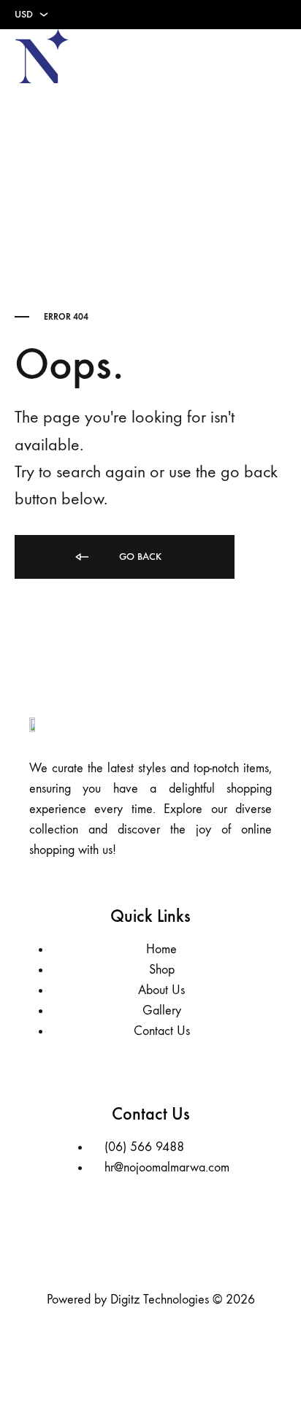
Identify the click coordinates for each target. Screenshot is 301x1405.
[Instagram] (172, 1247)
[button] (276, 56)
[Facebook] (128, 1247)
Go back (138, 556)
